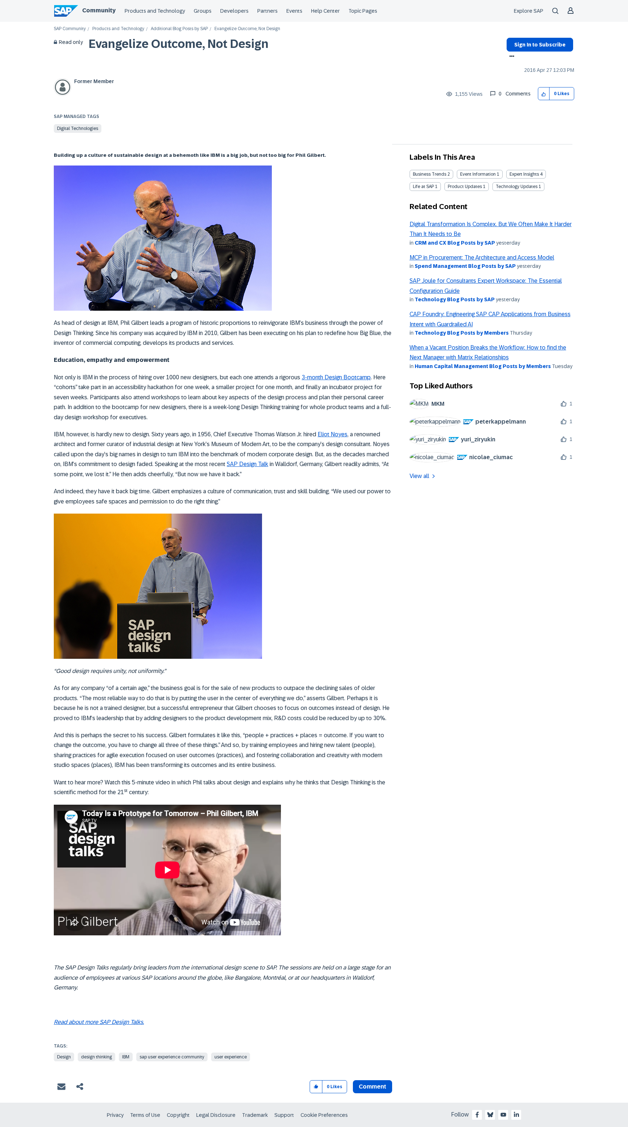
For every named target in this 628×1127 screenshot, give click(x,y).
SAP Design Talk (247, 464)
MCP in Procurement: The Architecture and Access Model (482, 257)
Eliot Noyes (332, 434)
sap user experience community (172, 1056)
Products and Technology (155, 11)
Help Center (325, 11)
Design (64, 1056)
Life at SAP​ (423, 186)
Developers (234, 11)
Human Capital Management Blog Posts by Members (483, 366)
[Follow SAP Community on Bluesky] (490, 1115)
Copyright (178, 1115)
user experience (230, 1056)
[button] (544, 93)
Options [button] (510, 57)
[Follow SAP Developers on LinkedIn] (516, 1115)
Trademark (255, 1115)
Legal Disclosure (216, 1115)
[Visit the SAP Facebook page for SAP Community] (477, 1115)
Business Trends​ (429, 174)
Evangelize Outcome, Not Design (179, 43)
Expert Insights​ (524, 174)
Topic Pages (363, 11)
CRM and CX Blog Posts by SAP (455, 243)
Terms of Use (145, 1115)
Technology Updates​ (517, 186)
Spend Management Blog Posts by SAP (465, 266)
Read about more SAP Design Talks (98, 1022)
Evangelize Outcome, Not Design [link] (247, 28)
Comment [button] (372, 1086)
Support (284, 1115)
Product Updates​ (465, 186)
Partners (267, 11)
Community (99, 10)
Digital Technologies (77, 128)
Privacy (115, 1115)
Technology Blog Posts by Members (462, 333)
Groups (203, 11)
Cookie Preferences (324, 1115)
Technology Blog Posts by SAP (455, 299)
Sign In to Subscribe (539, 45)
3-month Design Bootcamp (336, 377)
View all (419, 476)
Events (294, 11)
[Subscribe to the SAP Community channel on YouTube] (503, 1115)
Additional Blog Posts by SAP (179, 28)
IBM (125, 1056)
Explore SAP (528, 11)
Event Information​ (478, 174)
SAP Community (70, 28)
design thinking (96, 1056)
